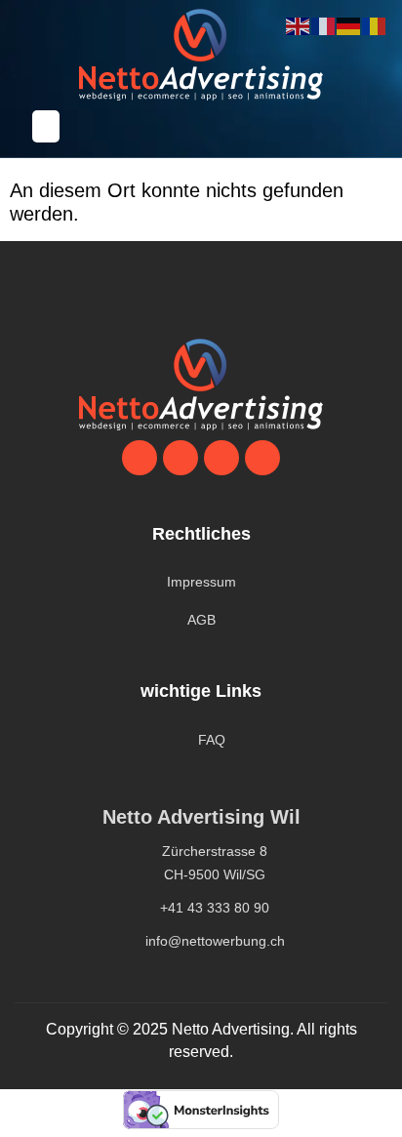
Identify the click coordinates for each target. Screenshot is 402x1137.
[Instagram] (221, 457)
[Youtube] (180, 457)
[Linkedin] (139, 457)
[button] (46, 126)
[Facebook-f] (262, 457)
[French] (324, 25)
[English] (298, 25)
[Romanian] (374, 25)
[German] (349, 25)
